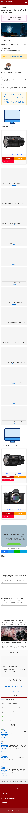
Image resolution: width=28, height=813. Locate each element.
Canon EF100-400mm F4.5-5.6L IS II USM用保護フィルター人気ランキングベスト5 (18, 746)
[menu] (25, 2)
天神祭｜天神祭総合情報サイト (15, 56)
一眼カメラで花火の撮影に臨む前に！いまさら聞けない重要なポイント (13, 576)
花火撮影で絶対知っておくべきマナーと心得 (13, 101)
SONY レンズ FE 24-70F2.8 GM (14, 154)
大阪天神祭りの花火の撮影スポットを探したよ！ (14, 102)
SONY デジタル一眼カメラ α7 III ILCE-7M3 (13, 509)
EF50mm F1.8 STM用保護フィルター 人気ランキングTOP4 (17, 758)
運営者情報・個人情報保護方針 (8, 798)
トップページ (4, 793)
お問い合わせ (4, 802)
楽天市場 (8, 158)
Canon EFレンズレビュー (18, 748)
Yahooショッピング (8, 161)
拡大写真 (14, 185)
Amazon (20, 158)
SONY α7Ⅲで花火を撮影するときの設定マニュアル (13, 643)
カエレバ (16, 474)
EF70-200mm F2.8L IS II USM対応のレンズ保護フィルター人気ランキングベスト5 (17, 771)
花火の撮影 (4, 7)
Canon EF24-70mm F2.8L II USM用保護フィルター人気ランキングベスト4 (17, 732)
